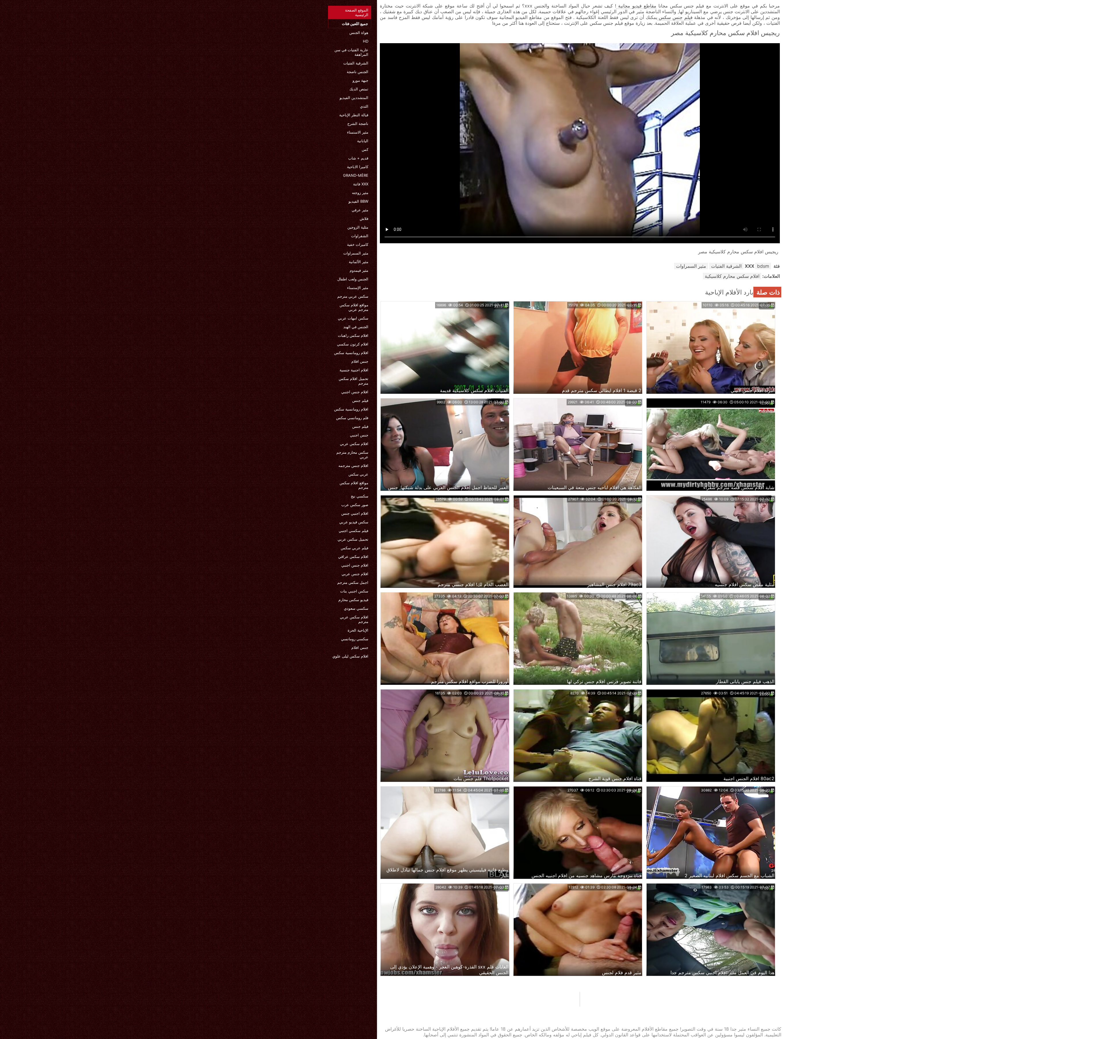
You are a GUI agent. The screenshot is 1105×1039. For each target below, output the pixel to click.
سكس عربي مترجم (352, 296)
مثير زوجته (360, 192)
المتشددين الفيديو (354, 97)
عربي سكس (358, 474)
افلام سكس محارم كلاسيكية (732, 276)
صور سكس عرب (354, 504)
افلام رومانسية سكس (351, 352)
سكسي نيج (359, 496)
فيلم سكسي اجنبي (353, 530)
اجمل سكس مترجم (352, 582)
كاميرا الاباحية (357, 166)
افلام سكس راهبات (353, 335)
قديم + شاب (358, 158)
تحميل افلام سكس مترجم (353, 380)
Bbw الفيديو (358, 201)
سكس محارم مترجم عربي (352, 454)
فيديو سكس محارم (353, 599)
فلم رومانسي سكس (352, 417)
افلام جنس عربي (355, 573)
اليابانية (362, 140)
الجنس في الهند (355, 326)
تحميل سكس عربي (353, 539)
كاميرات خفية (357, 244)
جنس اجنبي (359, 435)
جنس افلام (359, 361)
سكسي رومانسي (354, 639)
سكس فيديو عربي (353, 522)
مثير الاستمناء (357, 132)
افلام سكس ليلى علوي (350, 656)
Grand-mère (355, 175)
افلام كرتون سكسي (352, 344)
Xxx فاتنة (360, 184)
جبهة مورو (360, 80)
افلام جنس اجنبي (354, 392)
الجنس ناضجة (357, 71)
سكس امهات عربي (353, 318)
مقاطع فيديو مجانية (636, 6)
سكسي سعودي (356, 608)
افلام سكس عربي (354, 443)
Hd (365, 41)
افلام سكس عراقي (353, 556)
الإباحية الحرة (358, 630)
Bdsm (763, 266)
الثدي (364, 106)
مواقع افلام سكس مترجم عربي (354, 307)
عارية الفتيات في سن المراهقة (351, 52)
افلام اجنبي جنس (354, 513)
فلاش (364, 218)
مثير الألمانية (358, 261)
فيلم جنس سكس (675, 17)
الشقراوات (359, 235)
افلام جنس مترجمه (353, 465)
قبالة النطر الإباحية (353, 115)
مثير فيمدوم (359, 270)
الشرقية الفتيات (355, 63)
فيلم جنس (360, 400)
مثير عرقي (360, 210)
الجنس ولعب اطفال (352, 279)
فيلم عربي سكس (354, 548)
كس (365, 149)
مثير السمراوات (355, 253)
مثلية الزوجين (357, 227)
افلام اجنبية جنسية (354, 370)
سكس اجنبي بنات (354, 591)
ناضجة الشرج (357, 123)
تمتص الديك (358, 89)
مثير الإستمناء (357, 287)
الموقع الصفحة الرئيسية (356, 12)
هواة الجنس (358, 32)
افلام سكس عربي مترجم (354, 619)
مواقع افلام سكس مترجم (354, 485)
